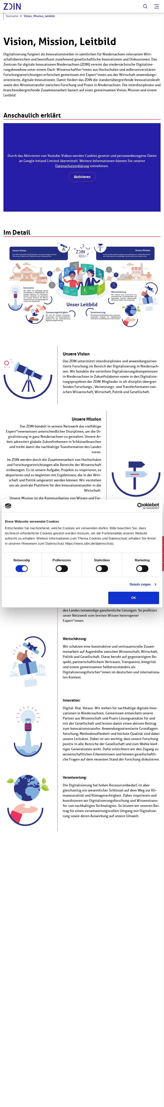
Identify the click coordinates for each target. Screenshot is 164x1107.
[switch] (62, 568)
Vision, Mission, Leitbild (39, 16)
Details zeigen (140, 584)
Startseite (12, 16)
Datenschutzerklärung (72, 166)
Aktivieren (82, 177)
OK (133, 598)
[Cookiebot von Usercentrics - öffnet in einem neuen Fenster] (140, 506)
